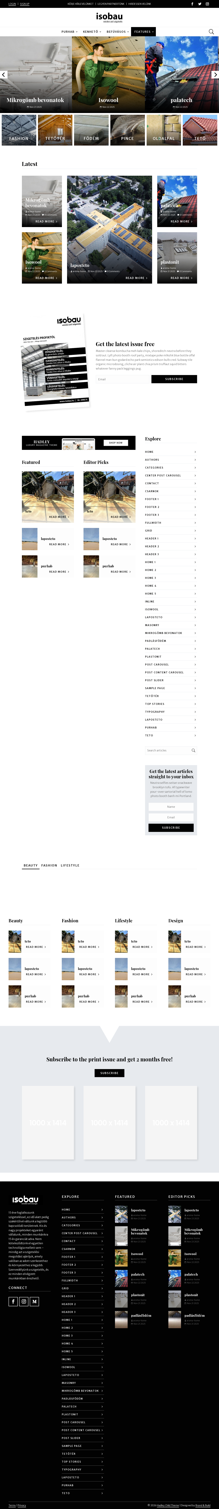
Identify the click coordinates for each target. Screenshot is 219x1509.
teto (28, 511)
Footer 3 (152, 514)
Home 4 (151, 585)
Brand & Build (202, 1505)
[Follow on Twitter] (200, 4)
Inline (149, 601)
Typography (155, 711)
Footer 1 (152, 499)
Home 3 (150, 577)
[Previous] (4, 74)
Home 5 (150, 593)
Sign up (24, 3)
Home (149, 451)
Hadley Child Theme (168, 1505)
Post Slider (154, 680)
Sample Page (155, 688)
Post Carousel (157, 664)
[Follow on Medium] (34, 1301)
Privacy (22, 1505)
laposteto (79, 265)
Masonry (152, 625)
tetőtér (152, 696)
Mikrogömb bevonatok (37, 202)
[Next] (215, 74)
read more (135, 278)
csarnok (152, 491)
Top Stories (154, 704)
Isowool (35, 99)
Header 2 (152, 546)
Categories (154, 467)
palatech (108, 99)
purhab (68, 31)
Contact (152, 483)
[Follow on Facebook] (192, 4)
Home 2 (150, 570)
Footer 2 (152, 507)
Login (12, 3)
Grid (148, 530)
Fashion (49, 865)
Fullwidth (153, 522)
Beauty (31, 865)
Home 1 (150, 562)
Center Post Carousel (163, 475)
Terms (12, 1505)
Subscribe (109, 1073)
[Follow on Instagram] (207, 4)
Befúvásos (116, 31)
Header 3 (152, 554)
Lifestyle (70, 865)
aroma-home (79, 271)
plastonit (181, 99)
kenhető (90, 31)
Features (142, 31)
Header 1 (152, 538)
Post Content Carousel (164, 672)
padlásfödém (155, 641)
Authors (152, 459)
